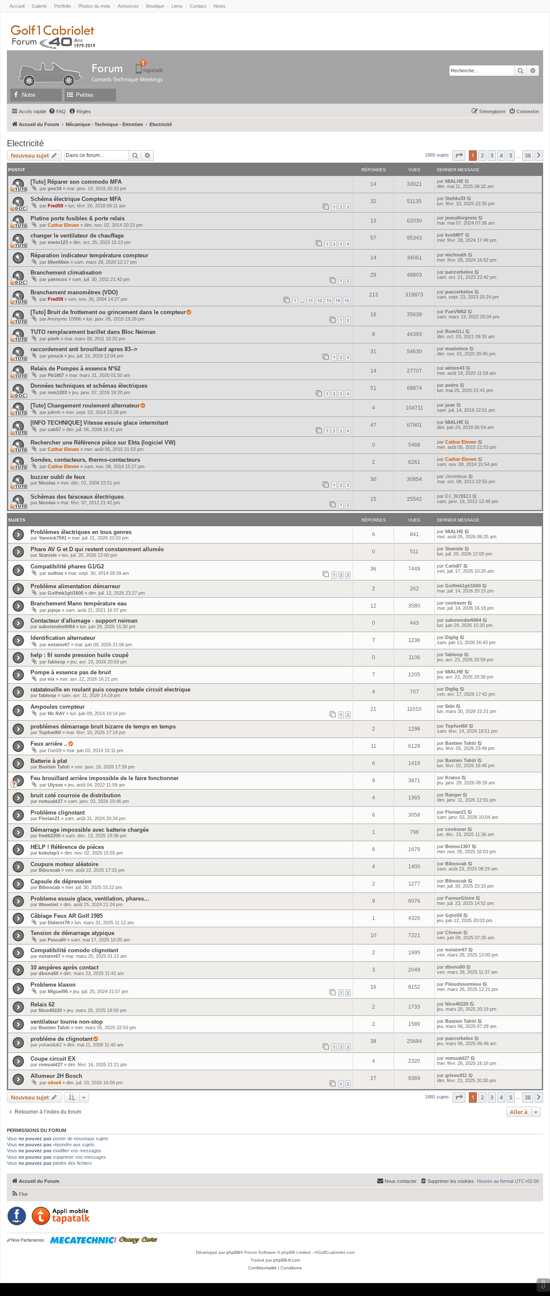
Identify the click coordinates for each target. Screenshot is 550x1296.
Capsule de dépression (61, 881)
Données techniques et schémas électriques (89, 386)
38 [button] (528, 155)
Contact (198, 6)
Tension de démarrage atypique (72, 933)
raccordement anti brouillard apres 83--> (84, 349)
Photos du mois (94, 6)
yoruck (55, 355)
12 (320, 300)
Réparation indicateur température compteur (89, 255)
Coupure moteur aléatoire (64, 864)
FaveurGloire (459, 898)
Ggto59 (453, 915)
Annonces (128, 6)
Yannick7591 (53, 537)
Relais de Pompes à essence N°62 (75, 368)
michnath (456, 254)
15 (347, 300)
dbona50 (48, 973)
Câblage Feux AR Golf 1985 (67, 916)
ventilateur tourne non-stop (67, 1021)
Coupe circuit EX (53, 1058)
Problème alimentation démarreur (75, 586)
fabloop (56, 661)
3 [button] (491, 155)
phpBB (233, 1252)
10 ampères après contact (64, 967)
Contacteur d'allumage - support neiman (84, 620)
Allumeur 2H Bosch (56, 1076)
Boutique (155, 6)
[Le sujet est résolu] (189, 312)
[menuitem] (57, 111)
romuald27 (51, 801)
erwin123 (58, 242)
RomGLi (454, 331)
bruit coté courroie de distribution (76, 795)
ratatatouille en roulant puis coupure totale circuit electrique (110, 689)
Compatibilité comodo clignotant (74, 950)
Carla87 (453, 565)
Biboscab (49, 870)
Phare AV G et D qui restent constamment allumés (97, 549)
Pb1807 (56, 375)
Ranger (453, 794)
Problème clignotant (58, 812)
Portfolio (62, 6)
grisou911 (456, 1075)
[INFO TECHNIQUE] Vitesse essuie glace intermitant (99, 423)
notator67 (59, 644)
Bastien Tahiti (460, 743)
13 (329, 300)
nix (51, 679)
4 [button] (501, 155)
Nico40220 (50, 1010)
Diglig (451, 637)
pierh (53, 338)
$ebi (450, 706)
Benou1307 (458, 846)
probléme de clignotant (61, 1039)
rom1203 (57, 392)
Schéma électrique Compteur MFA (76, 199)
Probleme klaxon (53, 984)
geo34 (54, 188)
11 (311, 300)
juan (450, 404)
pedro (451, 385)
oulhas (55, 573)
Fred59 (55, 205)
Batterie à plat (49, 761)
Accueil (16, 6)
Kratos (452, 777)
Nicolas (47, 482)
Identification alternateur (63, 638)
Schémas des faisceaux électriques (77, 497)
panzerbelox (459, 272)
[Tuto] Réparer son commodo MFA (76, 182)
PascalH (57, 939)
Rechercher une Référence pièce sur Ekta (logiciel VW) (103, 442)
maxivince (456, 348)
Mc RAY (56, 713)
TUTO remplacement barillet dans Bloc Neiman (93, 332)
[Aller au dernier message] (467, 181)
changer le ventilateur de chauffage (77, 235)
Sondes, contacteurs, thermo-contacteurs (85, 460)
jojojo (54, 610)
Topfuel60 (50, 732)
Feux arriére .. (49, 744)
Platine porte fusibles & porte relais (78, 218)
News (220, 6)
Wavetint (48, 904)
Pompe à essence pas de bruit (71, 672)
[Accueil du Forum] (46, 66)
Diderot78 (59, 922)
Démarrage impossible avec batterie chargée (90, 830)
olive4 (54, 1082)
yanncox (57, 279)
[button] (458, 155)
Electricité (25, 143)
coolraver (455, 602)
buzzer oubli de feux (58, 477)
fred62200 (50, 835)
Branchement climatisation (66, 272)
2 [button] (482, 155)
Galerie (39, 6)
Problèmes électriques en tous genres (81, 532)
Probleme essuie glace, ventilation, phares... (90, 898)
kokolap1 (49, 852)
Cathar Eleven (63, 225)
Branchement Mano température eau (79, 603)
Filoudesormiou (463, 984)
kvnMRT (454, 235)
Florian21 (49, 818)
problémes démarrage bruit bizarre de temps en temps (103, 726)
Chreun (453, 932)
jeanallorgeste (461, 217)
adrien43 (454, 367)
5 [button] (510, 155)
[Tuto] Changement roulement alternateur (85, 405)
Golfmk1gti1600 (65, 593)
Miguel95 (58, 991)
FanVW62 (455, 311)
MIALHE (454, 181)
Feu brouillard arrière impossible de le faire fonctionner (105, 778)
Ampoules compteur (58, 707)
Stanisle (48, 555)
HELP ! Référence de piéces (67, 847)
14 (338, 300)
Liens (177, 6)
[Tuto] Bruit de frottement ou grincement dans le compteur (108, 312)
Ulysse (55, 784)
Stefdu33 (455, 198)
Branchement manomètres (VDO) (74, 292)
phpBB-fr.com (286, 1260)
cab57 (54, 429)
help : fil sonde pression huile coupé (79, 655)
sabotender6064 (57, 626)
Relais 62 (43, 1004)
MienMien (58, 262)
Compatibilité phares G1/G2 (67, 566)
